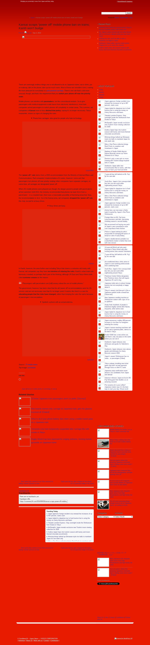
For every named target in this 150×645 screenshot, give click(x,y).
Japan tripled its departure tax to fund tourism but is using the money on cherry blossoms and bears (68, 519)
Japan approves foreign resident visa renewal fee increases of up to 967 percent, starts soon (117, 103)
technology (47, 389)
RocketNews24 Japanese (125, 1)
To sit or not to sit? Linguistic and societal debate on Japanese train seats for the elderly (121, 483)
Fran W (21, 33)
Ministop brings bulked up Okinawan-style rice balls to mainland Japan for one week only (117, 139)
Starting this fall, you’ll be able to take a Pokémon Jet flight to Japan (112, 39)
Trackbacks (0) (24, 491)
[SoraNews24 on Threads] (109, 1)
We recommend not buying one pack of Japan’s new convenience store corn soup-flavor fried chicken (117, 226)
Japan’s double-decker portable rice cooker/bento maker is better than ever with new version (118, 241)
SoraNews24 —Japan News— (42, 8)
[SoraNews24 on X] (111, 1)
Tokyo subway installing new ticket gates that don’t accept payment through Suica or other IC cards (116, 365)
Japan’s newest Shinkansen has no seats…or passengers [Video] (117, 357)
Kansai (29, 389)
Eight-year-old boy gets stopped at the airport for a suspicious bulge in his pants (77, 482)
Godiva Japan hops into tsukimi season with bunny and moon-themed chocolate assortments (115, 49)
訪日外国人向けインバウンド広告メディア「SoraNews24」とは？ (111, 554)
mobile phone (37, 389)
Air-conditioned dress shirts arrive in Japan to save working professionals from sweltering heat (117, 264)
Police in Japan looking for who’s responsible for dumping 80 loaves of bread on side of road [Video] (117, 234)
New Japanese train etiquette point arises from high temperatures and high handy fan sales (121, 494)
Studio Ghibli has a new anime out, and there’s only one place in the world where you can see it (118, 337)
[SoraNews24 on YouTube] (113, 1)
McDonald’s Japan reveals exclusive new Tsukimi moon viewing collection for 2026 (117, 125)
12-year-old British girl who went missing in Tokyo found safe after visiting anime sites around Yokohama (118, 249)
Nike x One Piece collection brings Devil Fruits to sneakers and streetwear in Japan (116, 146)
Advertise (21, 640)
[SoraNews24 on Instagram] (107, 1)
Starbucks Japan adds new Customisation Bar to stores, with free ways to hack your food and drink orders (114, 169)
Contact (112, 617)
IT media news (31, 365)
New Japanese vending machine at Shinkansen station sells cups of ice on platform (117, 299)
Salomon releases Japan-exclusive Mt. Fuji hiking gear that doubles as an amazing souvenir (118, 380)
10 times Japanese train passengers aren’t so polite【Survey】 (59, 399)
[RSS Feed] (116, 1)
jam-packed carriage (55, 91)
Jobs (130, 17)
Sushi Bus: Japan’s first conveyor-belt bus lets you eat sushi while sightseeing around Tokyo (118, 183)
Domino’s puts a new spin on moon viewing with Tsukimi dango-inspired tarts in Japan (117, 160)
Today (101, 89)
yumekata (32, 368)
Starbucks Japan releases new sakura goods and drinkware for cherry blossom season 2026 (118, 351)
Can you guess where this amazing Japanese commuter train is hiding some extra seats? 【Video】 (121, 463)
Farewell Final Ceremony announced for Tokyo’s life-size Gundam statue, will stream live (115, 28)
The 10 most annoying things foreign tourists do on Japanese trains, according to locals (120, 503)
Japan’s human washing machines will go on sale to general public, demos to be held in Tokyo (118, 329)
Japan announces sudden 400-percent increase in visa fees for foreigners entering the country (118, 322)
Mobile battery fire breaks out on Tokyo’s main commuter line (121, 430)
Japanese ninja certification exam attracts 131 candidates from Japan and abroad (117, 373)
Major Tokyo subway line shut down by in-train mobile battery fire (120, 442)
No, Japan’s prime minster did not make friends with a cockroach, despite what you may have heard (115, 34)
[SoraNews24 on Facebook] (104, 1)
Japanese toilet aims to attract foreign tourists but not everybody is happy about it (117, 285)
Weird (117, 17)
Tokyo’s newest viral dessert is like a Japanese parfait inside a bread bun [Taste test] (117, 292)
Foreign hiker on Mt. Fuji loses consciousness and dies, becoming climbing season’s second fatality (117, 219)
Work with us (38, 640)
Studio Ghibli (124, 17)
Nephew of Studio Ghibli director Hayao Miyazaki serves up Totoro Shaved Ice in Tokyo (116, 153)
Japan (24, 389)
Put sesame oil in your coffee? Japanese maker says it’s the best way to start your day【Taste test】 (117, 387)
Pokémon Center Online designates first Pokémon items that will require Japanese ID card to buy (117, 278)
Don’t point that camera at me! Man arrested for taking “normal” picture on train (36, 482)
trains (54, 389)
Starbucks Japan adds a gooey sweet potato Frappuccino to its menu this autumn (114, 44)
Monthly (101, 95)
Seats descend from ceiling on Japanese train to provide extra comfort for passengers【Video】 (120, 453)
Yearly (101, 97)
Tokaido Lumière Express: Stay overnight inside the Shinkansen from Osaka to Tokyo (117, 117)
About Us (100, 617)
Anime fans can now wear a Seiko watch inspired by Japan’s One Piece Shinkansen (117, 212)
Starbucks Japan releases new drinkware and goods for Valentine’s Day (117, 344)
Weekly (101, 92)
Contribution (120, 617)
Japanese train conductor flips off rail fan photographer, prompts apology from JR (121, 472)
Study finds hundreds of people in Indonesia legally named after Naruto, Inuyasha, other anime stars (117, 307)
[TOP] (27, 17)
